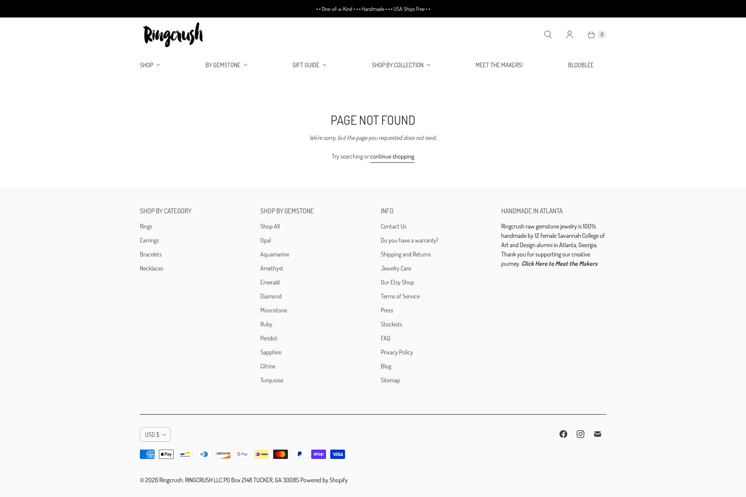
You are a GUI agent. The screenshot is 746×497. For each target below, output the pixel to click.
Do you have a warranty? (409, 240)
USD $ (152, 434)
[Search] (548, 34)
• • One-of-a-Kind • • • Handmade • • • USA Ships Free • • (373, 8)
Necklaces (151, 268)
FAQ (385, 338)
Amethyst (271, 268)
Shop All (270, 226)
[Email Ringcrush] (597, 434)
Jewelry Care (396, 268)
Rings (146, 226)
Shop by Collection (398, 65)
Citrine (267, 366)
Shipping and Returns (406, 254)
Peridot (268, 338)
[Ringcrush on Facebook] (563, 434)
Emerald (270, 282)
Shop (146, 65)
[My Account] (569, 34)
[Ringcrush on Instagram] (580, 434)
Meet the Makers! (499, 65)
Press (387, 310)
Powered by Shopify (324, 480)
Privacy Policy (397, 352)
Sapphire (270, 352)
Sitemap (390, 380)
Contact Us (393, 226)
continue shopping (392, 156)
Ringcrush (171, 480)
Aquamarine (274, 254)
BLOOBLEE (581, 65)
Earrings (149, 240)
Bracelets (151, 254)
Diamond (271, 296)
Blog (386, 366)
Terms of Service (400, 296)
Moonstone (273, 310)
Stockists (391, 324)
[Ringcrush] (174, 34)
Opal (265, 240)
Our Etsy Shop (397, 282)
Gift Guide (306, 65)
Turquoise (271, 380)
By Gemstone (223, 65)
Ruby (266, 324)
